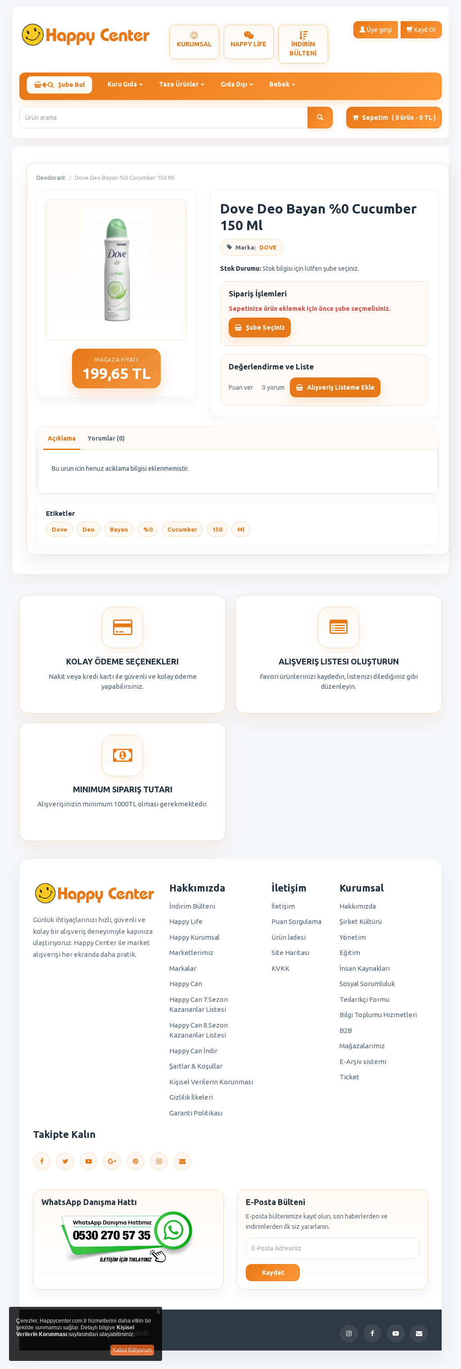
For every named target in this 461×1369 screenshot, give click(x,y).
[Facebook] (42, 1161)
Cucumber (182, 529)
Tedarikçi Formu (364, 999)
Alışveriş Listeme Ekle (340, 387)
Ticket (349, 1077)
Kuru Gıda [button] (123, 84)
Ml (240, 529)
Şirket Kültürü (360, 921)
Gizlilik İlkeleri (191, 1097)
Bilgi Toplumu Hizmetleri (378, 1015)
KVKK (280, 968)
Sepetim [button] (399, 117)
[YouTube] (89, 1161)
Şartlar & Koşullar (195, 1066)
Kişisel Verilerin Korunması (211, 1082)
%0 (147, 529)
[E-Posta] (182, 1161)
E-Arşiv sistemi (362, 1061)
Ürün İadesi (288, 937)
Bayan (119, 529)
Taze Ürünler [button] (179, 84)
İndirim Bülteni (192, 906)
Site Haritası (290, 952)
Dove (59, 529)
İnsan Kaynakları (364, 968)
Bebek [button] (280, 84)
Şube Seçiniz (264, 327)
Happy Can (185, 983)
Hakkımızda (357, 906)
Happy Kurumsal (194, 937)
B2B (345, 1030)
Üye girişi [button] (379, 29)
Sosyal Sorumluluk (367, 983)
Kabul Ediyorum (132, 1350)
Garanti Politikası (195, 1113)
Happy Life (186, 921)
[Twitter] (65, 1161)
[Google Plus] (112, 1161)
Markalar (182, 968)
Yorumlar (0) (106, 438)
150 (217, 529)
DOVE (267, 247)
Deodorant (50, 177)
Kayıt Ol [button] (424, 29)
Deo (88, 529)
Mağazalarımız (362, 1046)
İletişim (283, 906)
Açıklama (62, 438)
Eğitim (349, 952)
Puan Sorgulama (296, 921)
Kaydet (273, 1272)
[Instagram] (159, 1161)
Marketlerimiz (191, 952)
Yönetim (352, 937)
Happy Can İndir (193, 1051)
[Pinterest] (136, 1161)
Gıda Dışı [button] (235, 84)
